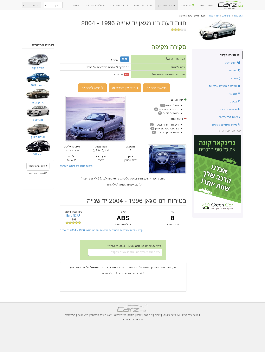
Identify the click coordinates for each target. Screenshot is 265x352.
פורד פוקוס (38, 68)
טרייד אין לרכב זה (125, 87)
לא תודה (110, 184)
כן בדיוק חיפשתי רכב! (128, 273)
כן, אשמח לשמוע (129, 184)
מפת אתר (70, 315)
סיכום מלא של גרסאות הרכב (76, 166)
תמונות (233, 93)
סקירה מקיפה (228, 55)
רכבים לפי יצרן (166, 5)
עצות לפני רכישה (228, 117)
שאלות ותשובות (95, 5)
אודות (157, 315)
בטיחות (233, 70)
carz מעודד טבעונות (101, 315)
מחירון (234, 78)
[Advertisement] (132, 332)
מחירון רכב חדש (143, 5)
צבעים (233, 101)
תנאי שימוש (120, 315)
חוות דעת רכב (229, 3)
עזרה (139, 315)
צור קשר (148, 315)
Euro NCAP (73, 215)
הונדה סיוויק (38, 137)
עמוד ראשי (206, 5)
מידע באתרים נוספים (225, 125)
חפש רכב (186, 5)
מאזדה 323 (38, 85)
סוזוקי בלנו (38, 102)
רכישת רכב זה (156, 87)
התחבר (76, 5)
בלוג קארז (83, 315)
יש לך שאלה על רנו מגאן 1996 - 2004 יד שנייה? (134, 246)
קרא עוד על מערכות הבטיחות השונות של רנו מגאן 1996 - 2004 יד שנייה (101, 230)
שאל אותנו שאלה (37, 165)
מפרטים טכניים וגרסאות (223, 86)
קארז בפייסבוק (190, 315)
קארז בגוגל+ (169, 315)
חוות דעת (231, 62)
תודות (131, 315)
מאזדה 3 (38, 119)
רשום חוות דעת (36, 173)
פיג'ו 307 (38, 154)
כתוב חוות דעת (119, 5)
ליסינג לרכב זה (92, 87)
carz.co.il (238, 15)
